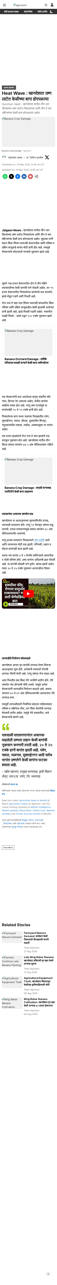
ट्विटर (31, 820)
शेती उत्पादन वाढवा (11, 11)
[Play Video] (28, 594)
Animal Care (39, 810)
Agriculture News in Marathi (33, 800)
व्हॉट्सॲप (21, 823)
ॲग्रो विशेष (28, 11)
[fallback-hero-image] (12, 937)
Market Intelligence (41, 807)
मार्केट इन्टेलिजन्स (44, 11)
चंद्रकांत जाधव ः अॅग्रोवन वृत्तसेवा (25, 157)
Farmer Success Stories (28, 813)
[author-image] (4, 157)
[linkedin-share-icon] (24, 178)
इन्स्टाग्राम (39, 820)
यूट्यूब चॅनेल (16, 826)
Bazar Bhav (26, 810)
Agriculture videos (18, 803)
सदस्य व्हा (14, 784)
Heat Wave (8, 847)
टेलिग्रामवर (7, 823)
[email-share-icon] (30, 178)
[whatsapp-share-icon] (5, 178)
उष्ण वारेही (39, 540)
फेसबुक (24, 820)
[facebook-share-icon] (17, 178)
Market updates (10, 810)
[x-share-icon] (11, 178)
